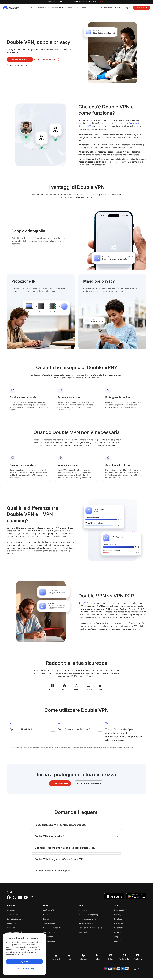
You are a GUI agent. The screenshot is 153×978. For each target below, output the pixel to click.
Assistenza (108, 8)
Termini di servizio (93, 923)
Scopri (69, 8)
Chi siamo (11, 910)
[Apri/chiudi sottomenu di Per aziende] (87, 8)
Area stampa (48, 937)
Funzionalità (41, 8)
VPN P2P (87, 603)
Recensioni (11, 928)
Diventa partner (49, 941)
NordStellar (126, 928)
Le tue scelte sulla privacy (88, 919)
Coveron (125, 932)
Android (56, 959)
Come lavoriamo (49, 932)
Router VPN (11, 923)
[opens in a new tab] (9, 897)
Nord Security (127, 910)
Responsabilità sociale (52, 928)
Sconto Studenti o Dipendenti (18, 932)
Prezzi (32, 8)
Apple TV (138, 959)
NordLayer (126, 914)
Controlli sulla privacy (24, 968)
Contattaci (82, 932)
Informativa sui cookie (14, 955)
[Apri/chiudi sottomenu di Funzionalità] (48, 8)
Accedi (99, 8)
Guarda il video (48, 59)
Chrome (83, 959)
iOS (69, 959)
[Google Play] (136, 896)
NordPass (125, 919)
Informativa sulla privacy (94, 914)
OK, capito (24, 961)
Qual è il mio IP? (49, 919)
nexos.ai (125, 941)
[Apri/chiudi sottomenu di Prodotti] (122, 8)
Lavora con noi (20, 914)
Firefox (97, 959)
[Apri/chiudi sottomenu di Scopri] (74, 8)
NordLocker (126, 923)
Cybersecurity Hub (50, 923)
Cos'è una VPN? (49, 910)
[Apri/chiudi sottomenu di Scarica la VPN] (64, 8)
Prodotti (118, 8)
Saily (123, 936)
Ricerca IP (47, 914)
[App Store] (114, 896)
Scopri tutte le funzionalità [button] (88, 783)
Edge (110, 959)
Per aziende (81, 8)
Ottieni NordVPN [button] (141, 8)
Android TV (124, 959)
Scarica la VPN (57, 8)
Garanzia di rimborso (15, 919)
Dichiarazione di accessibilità (90, 928)
